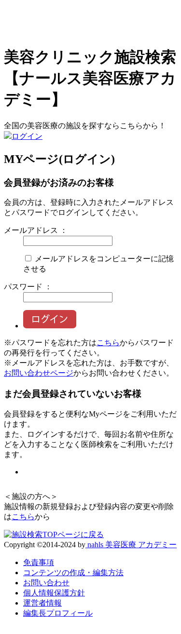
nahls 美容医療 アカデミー (131, 544)
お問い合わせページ (38, 373)
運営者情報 (42, 603)
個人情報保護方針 (54, 593)
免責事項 (38, 562)
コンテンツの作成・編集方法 (73, 572)
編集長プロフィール (58, 613)
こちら (108, 342)
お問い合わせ (46, 583)
